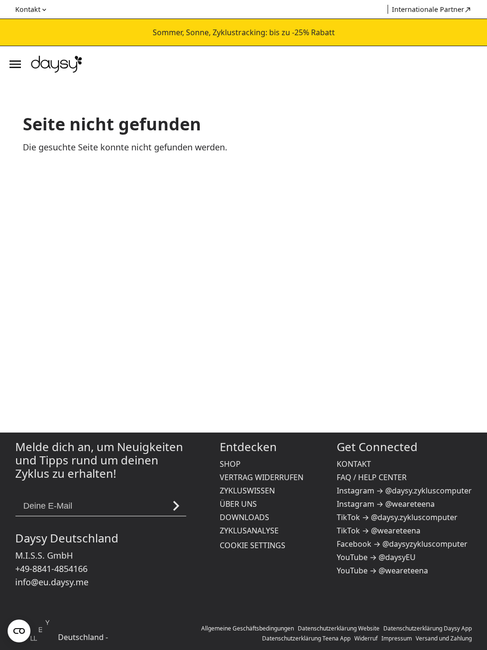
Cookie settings (252, 545)
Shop (230, 464)
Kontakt (354, 464)
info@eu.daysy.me (51, 582)
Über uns (238, 504)
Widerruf (366, 638)
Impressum (396, 638)
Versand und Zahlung (444, 638)
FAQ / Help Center (372, 477)
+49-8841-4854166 (51, 568)
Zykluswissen (247, 490)
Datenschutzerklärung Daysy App (427, 628)
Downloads (244, 517)
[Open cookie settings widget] (19, 631)
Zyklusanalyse (249, 530)
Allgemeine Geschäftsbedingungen (247, 628)
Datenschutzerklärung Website (339, 628)
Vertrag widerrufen (261, 477)
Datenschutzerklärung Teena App (306, 638)
